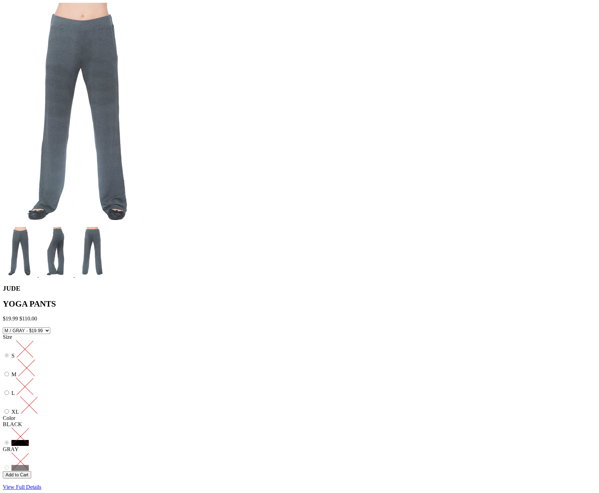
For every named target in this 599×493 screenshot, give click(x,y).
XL (15, 412)
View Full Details (22, 487)
